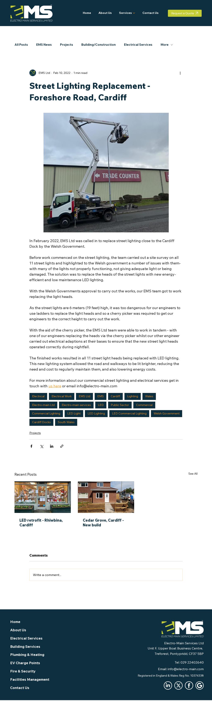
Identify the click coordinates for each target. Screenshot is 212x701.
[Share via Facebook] (31, 446)
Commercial (144, 405)
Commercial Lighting (46, 413)
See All (193, 473)
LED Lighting (96, 413)
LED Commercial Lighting (129, 413)
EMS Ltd (84, 396)
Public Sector (120, 405)
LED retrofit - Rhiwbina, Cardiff (41, 522)
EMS (100, 396)
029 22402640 (192, 662)
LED (101, 405)
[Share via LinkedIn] (52, 446)
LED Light (74, 413)
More (165, 45)
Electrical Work (62, 396)
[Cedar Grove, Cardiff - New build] (106, 497)
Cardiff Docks (41, 422)
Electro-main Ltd (43, 405)
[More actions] (180, 72)
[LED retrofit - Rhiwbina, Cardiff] (42, 497)
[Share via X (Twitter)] (41, 446)
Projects (66, 45)
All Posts (21, 45)
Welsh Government (166, 413)
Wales (149, 396)
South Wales (66, 422)
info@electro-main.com (186, 669)
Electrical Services (138, 45)
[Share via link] (62, 446)
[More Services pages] (134, 13)
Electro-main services (76, 405)
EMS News (44, 45)
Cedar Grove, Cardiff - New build (103, 522)
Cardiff (115, 396)
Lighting (132, 396)
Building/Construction (98, 45)
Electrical (38, 396)
